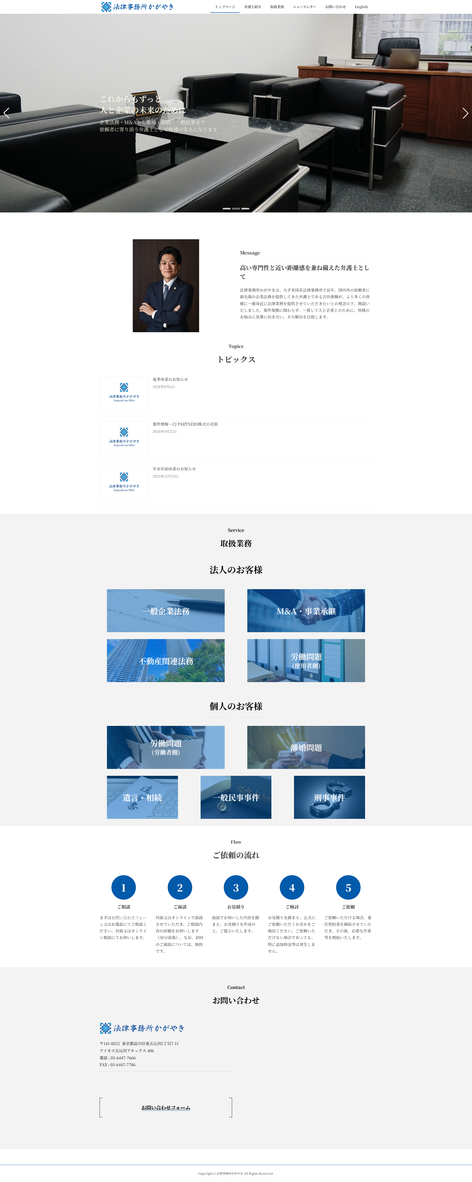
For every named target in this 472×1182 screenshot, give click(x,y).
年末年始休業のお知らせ (174, 469)
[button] (226, 208)
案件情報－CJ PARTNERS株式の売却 (185, 424)
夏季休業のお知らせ (170, 379)
